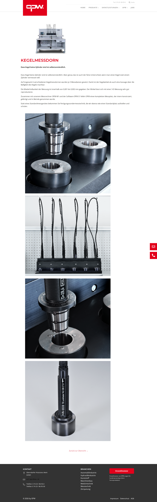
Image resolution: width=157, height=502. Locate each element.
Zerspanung (85, 489)
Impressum (114, 498)
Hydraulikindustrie (88, 475)
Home (83, 8)
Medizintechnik (87, 483)
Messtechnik (86, 486)
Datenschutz (124, 498)
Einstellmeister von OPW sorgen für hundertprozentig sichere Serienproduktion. (120, 478)
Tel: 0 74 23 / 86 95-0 (119, 2)
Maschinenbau (86, 481)
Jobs (133, 8)
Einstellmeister (121, 471)
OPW (124, 8)
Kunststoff (85, 478)
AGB (132, 498)
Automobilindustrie (88, 472)
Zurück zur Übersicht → (78, 451)
